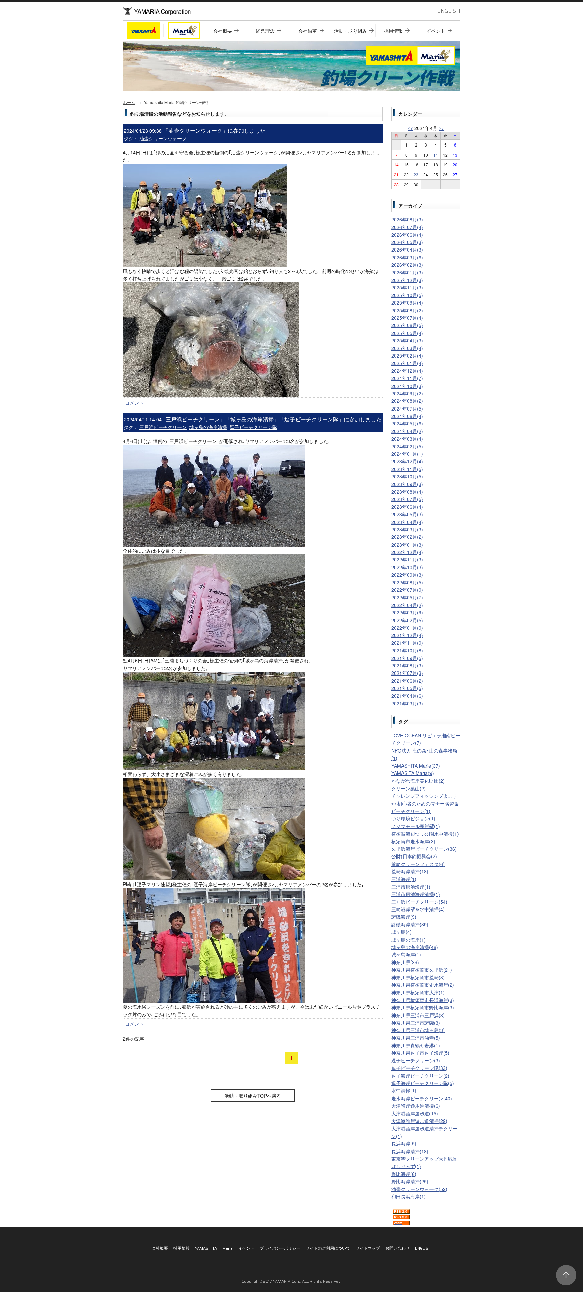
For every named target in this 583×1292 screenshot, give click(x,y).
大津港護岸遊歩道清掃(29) (419, 1120)
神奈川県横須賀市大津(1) (418, 992)
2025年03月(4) (407, 348)
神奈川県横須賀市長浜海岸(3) (422, 1000)
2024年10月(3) (407, 386)
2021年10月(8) (407, 650)
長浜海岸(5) (403, 1143)
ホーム (129, 102)
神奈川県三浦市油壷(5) (415, 1037)
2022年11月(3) (407, 559)
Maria (227, 1248)
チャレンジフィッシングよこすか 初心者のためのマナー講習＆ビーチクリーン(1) (425, 803)
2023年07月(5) (407, 499)
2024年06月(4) (407, 416)
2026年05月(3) (407, 242)
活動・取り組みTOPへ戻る (252, 1095)
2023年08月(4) (407, 491)
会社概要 (160, 1248)
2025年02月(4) (407, 355)
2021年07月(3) (407, 672)
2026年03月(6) (407, 257)
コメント (134, 402)
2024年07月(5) (407, 408)
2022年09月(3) (407, 574)
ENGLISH (448, 11)
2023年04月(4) (407, 522)
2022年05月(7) (407, 597)
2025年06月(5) (407, 325)
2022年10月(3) (407, 567)
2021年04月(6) (407, 695)
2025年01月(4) (407, 363)
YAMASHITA (206, 1248)
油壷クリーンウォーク (163, 138)
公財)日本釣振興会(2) (414, 856)
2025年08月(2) (407, 310)
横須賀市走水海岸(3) (413, 841)
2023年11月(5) (407, 469)
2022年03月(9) (407, 612)
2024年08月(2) (407, 400)
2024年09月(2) (407, 393)
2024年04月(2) (407, 431)
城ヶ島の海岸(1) (408, 939)
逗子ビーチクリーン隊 (253, 427)
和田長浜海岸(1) (408, 1196)
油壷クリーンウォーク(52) (419, 1189)
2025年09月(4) (407, 302)
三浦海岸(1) (403, 879)
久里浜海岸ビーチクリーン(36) (424, 848)
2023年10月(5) (407, 476)
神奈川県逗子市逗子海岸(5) (420, 1052)
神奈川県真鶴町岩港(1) (415, 1045)
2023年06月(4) (407, 506)
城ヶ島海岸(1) (406, 954)
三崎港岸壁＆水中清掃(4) (418, 909)
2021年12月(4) (407, 635)
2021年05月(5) (407, 688)
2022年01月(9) (407, 627)
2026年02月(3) (407, 264)
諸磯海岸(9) (403, 916)
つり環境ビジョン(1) (413, 818)
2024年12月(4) (407, 370)
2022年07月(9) (407, 589)
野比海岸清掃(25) (409, 1181)
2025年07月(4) (407, 317)
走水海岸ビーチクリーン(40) (421, 1098)
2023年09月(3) (407, 484)
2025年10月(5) (407, 295)
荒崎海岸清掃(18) (409, 871)
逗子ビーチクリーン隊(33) (419, 1067)
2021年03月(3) (407, 703)
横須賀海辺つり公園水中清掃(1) (425, 833)
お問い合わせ (397, 1248)
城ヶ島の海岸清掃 (208, 427)
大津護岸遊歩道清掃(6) (415, 1105)
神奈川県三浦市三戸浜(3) (418, 1015)
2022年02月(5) (407, 620)
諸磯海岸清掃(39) (409, 924)
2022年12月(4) (407, 552)
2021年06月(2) (407, 680)
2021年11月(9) (407, 642)
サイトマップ (368, 1248)
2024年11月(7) (407, 378)
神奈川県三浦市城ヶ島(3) (418, 1030)
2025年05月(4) (407, 332)
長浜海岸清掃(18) (409, 1151)
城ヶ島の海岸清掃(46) (414, 947)
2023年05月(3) (407, 514)
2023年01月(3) (407, 544)
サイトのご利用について (328, 1248)
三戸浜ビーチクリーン (163, 427)
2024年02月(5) (407, 446)
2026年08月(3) (407, 219)
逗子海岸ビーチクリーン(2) (420, 1075)
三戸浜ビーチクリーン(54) (419, 901)
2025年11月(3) (407, 287)
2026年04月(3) (407, 249)
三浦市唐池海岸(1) (411, 886)
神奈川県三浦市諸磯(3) (415, 1022)
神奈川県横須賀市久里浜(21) (421, 969)
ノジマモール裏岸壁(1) (415, 826)
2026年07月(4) (407, 226)
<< (410, 128)
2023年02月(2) (407, 536)
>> (441, 128)
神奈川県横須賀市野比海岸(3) (422, 1007)
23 (416, 174)
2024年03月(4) (407, 438)
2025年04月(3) (407, 340)
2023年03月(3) (407, 529)
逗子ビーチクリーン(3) (415, 1060)
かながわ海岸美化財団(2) (418, 780)
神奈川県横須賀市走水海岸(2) (422, 984)
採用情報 (181, 1248)
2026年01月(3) (407, 272)
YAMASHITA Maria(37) (415, 765)
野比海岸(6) (403, 1173)
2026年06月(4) (407, 234)
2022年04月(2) (407, 605)
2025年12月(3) (407, 279)
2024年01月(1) (407, 453)
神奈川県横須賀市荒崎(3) (418, 977)
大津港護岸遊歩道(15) (414, 1113)
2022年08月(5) (407, 582)
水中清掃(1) (403, 1090)
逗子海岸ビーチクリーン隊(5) (422, 1083)
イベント (246, 1248)
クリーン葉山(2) (408, 788)
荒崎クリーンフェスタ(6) (418, 864)
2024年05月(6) (407, 423)
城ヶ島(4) (401, 931)
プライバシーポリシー (280, 1248)
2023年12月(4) (407, 461)
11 (435, 155)
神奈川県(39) (405, 962)
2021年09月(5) (407, 658)
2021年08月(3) (407, 665)
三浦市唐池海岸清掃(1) (415, 894)
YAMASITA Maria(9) (412, 773)
